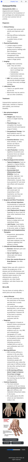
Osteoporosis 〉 (18, 443)
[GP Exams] (1, 1)
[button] (21, 1)
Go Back (6, 443)
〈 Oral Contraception (10, 439)
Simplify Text (14, 1)
